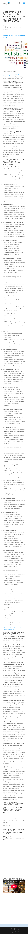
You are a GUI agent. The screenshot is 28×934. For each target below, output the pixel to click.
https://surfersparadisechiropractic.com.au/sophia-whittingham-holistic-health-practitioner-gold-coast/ (14, 74)
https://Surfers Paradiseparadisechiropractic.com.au (13, 838)
